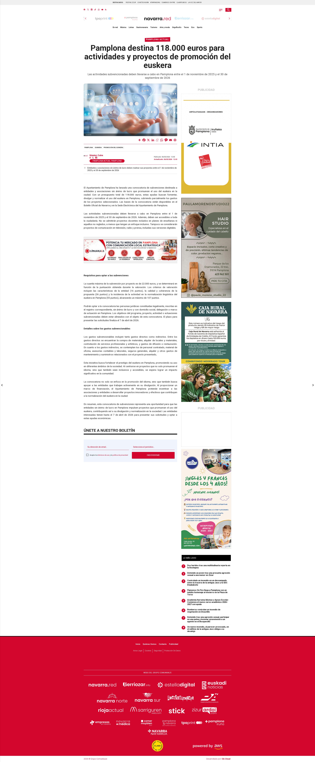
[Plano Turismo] (168, 722)
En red (115, 27)
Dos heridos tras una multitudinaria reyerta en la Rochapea (206, 566)
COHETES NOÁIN (143, 2)
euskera (98, 147)
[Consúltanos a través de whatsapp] (99, 10)
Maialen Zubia (96, 155)
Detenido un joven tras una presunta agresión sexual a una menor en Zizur (206, 574)
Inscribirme (153, 455)
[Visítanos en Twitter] (88, 10)
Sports (199, 27)
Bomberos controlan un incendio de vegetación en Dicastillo (201, 611)
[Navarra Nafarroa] (157, 732)
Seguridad (158, 651)
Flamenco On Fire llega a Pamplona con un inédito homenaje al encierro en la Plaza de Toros (205, 592)
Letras (131, 27)
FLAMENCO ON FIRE (168, 2)
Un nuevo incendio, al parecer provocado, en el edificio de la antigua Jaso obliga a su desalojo (206, 629)
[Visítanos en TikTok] (95, 10)
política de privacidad (120, 455)
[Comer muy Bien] (146, 722)
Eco (192, 27)
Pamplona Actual (157, 39)
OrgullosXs (176, 27)
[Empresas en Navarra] (100, 722)
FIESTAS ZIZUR (131, 2)
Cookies (148, 651)
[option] (157, 18)
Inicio (138, 644)
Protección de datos (172, 651)
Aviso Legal (137, 651)
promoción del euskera (113, 147)
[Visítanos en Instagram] (91, 10)
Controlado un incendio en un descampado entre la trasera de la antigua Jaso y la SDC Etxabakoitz (205, 582)
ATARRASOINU (155, 2)
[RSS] (105, 10)
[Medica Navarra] (123, 722)
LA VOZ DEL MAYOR (195, 2)
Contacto (163, 644)
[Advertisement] (206, 429)
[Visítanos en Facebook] (84, 10)
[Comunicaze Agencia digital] (157, 662)
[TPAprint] (191, 722)
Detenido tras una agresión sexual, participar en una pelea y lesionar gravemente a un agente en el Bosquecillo (206, 619)
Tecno (186, 27)
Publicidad (173, 644)
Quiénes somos (149, 644)
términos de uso (104, 455)
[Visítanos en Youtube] (102, 10)
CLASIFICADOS (182, 2)
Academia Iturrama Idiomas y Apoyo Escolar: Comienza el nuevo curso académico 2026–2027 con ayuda (206, 602)
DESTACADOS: (118, 2)
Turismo (153, 27)
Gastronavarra (142, 27)
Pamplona (88, 147)
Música (123, 27)
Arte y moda (165, 27)
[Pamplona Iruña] (214, 722)
